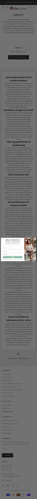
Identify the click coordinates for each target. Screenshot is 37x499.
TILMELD (13, 257)
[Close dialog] (35, 239)
